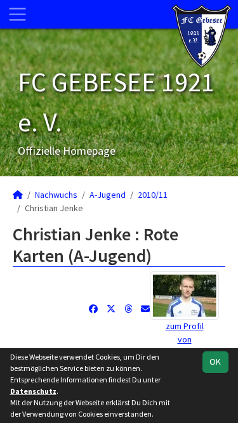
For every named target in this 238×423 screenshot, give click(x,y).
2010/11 (153, 194)
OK (215, 361)
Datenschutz (33, 391)
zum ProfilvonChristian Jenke (184, 339)
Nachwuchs (56, 194)
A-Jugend (107, 194)
